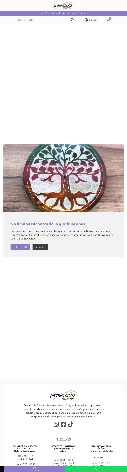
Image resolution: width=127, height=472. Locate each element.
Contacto (40, 247)
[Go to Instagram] (56, 424)
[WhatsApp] (96, 469)
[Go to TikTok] (70, 424)
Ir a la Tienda (20, 247)
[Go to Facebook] (63, 424)
